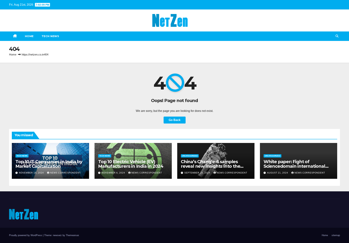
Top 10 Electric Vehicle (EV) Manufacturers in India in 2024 (130, 164)
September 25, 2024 (197, 173)
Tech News (50, 36)
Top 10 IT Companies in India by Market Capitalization (48, 164)
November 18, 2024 (32, 173)
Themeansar (72, 235)
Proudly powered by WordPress (26, 235)
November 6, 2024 (114, 173)
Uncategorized (190, 156)
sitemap (336, 235)
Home (29, 36)
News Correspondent (65, 173)
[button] (337, 36)
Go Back (174, 120)
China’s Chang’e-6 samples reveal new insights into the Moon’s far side (210, 166)
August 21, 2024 (278, 173)
